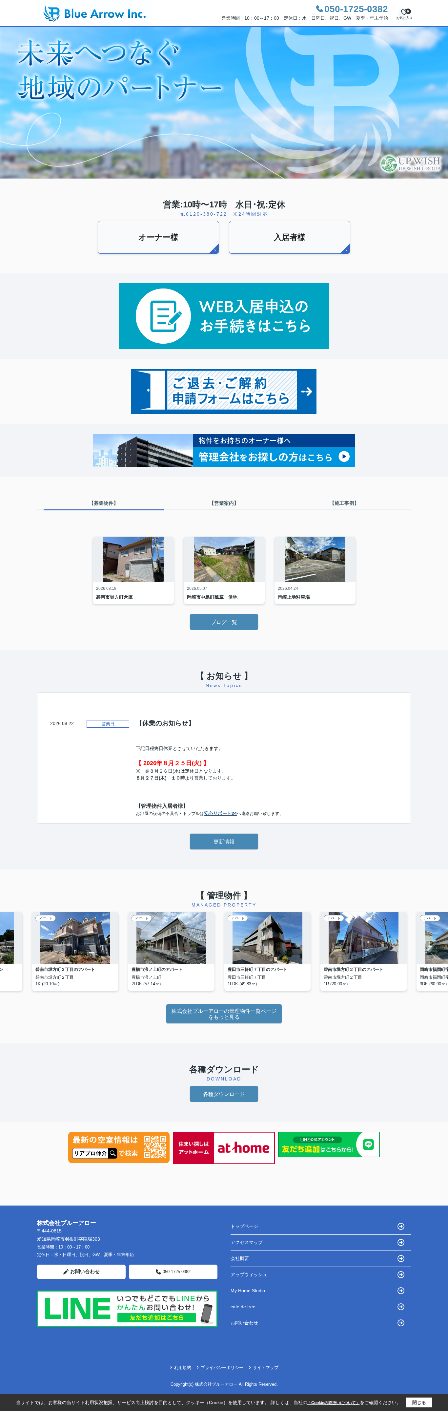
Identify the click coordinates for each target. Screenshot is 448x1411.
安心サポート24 (220, 813)
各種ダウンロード (224, 1094)
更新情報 (224, 841)
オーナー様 (158, 237)
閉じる (419, 1402)
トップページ (244, 1226)
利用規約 (182, 1367)
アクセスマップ (247, 1242)
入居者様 (289, 237)
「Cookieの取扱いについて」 (333, 1402)
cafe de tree (243, 1306)
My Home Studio (248, 1290)
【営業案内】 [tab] (224, 503)
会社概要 (240, 1258)
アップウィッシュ (249, 1274)
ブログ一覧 (224, 622)
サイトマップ (265, 1367)
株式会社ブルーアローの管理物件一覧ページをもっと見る (224, 1014)
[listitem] (80, 951)
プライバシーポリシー (222, 1367)
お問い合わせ (85, 1271)
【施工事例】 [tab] (344, 503)
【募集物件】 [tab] (103, 503)
